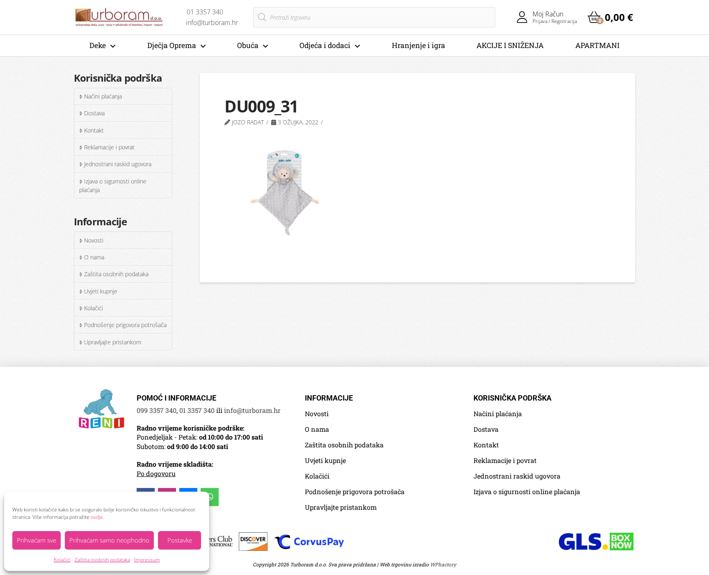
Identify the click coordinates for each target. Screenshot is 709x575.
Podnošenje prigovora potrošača (125, 325)
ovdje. (97, 516)
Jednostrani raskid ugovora (117, 164)
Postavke (179, 540)
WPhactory (443, 564)
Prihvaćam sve (36, 540)
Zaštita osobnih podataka (102, 559)
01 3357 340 (197, 410)
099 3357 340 (156, 410)
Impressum (147, 559)
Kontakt (94, 130)
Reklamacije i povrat (109, 147)
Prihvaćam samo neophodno (109, 540)
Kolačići (62, 559)
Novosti (93, 240)
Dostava (94, 113)
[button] (610, 17)
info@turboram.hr (252, 410)
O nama (94, 257)
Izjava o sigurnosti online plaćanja (112, 185)
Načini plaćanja (103, 96)
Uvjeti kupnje (100, 291)
